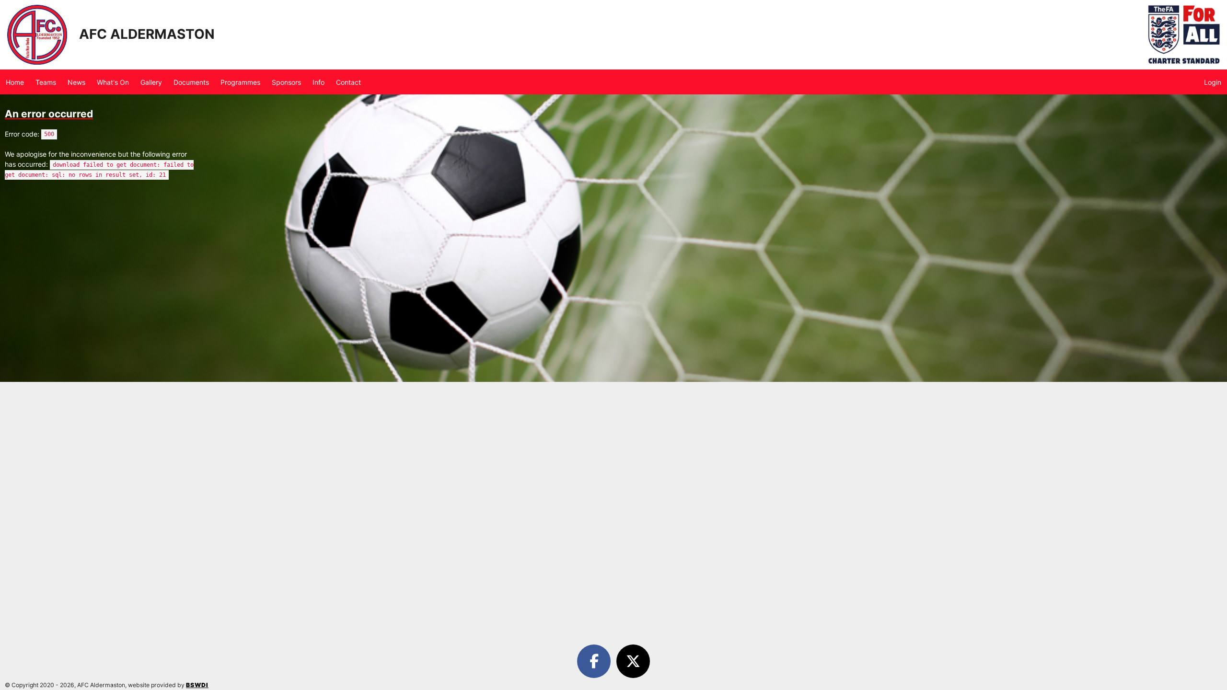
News (76, 82)
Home (15, 82)
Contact (348, 82)
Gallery (151, 82)
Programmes (240, 82)
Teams (45, 82)
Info (318, 82)
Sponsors (286, 82)
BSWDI (197, 685)
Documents (191, 82)
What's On (113, 82)
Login (1212, 82)
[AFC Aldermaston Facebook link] (595, 661)
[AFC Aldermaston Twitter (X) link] (633, 661)
